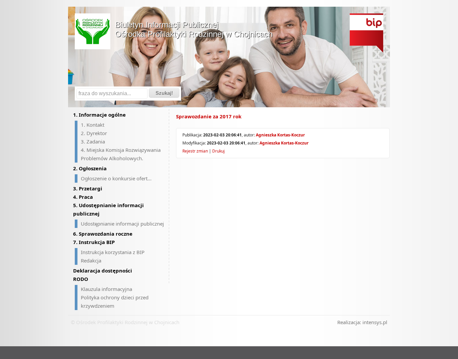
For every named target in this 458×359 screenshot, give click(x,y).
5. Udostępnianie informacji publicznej (108, 209)
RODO (80, 279)
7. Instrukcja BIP (94, 242)
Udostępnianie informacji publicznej (122, 223)
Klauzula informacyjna (106, 289)
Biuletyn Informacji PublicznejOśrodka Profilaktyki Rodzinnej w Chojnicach (194, 29)
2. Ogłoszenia (90, 168)
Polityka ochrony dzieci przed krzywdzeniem (115, 301)
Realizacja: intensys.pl (362, 322)
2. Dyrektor (94, 133)
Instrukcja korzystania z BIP (113, 252)
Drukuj (218, 151)
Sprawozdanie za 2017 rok (208, 116)
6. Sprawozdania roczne (102, 233)
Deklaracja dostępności (102, 270)
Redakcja (91, 260)
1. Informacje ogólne (99, 114)
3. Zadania (93, 141)
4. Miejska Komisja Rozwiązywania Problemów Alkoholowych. (121, 154)
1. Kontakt (92, 124)
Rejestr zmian (195, 151)
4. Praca (83, 196)
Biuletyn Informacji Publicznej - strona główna (366, 33)
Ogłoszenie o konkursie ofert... (116, 178)
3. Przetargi (87, 188)
